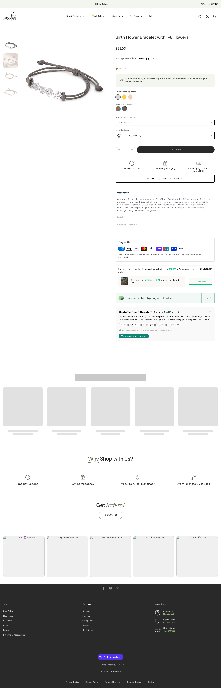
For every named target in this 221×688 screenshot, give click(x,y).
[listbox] (165, 135)
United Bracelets (114, 671)
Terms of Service (112, 682)
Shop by (116, 16)
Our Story (86, 611)
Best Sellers (8, 611)
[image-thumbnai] (10, 45)
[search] (200, 16)
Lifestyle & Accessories (14, 634)
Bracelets (7, 620)
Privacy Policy (72, 682)
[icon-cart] (214, 16)
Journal (85, 625)
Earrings (7, 630)
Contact (151, 682)
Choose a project (200, 281)
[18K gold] (124, 97)
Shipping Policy (134, 682)
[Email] (117, 588)
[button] (176, 149)
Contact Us (169, 622)
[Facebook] (103, 588)
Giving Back (87, 620)
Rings (5, 625)
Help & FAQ (168, 614)
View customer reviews (133, 336)
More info (208, 298)
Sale (151, 16)
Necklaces (8, 616)
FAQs (202, 4)
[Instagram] (110, 588)
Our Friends (87, 630)
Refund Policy (91, 682)
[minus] (119, 149)
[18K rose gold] (130, 97)
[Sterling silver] (118, 97)
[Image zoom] (62, 81)
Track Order (212, 4)
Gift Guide (134, 16)
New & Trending (73, 16)
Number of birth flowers (126, 117)
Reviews (86, 616)
